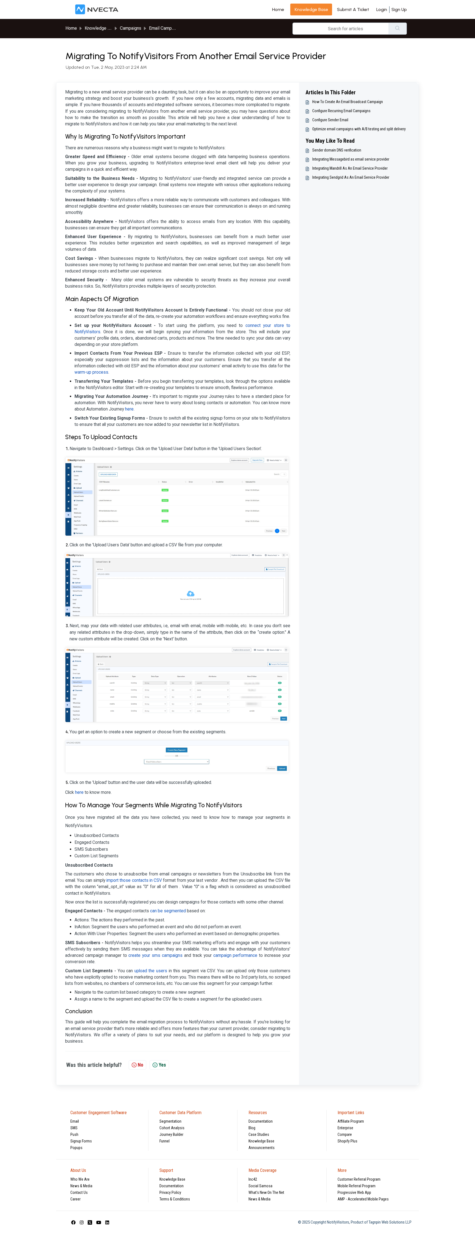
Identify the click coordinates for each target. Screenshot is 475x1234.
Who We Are (80, 1179)
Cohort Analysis (171, 1128)
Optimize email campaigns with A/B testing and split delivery (359, 129)
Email (74, 1121)
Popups (76, 1147)
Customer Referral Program (359, 1179)
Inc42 (252, 1179)
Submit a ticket (353, 9)
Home (278, 9)
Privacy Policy (170, 1192)
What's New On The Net (266, 1192)
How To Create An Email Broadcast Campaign (347, 102)
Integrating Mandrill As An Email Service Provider (350, 168)
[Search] (397, 29)
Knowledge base (311, 9)
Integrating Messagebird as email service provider (350, 159)
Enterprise (345, 1128)
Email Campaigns (165, 28)
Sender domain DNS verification (336, 150)
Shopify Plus (347, 1141)
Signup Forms (81, 1141)
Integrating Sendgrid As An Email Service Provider (350, 177)
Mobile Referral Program (356, 1186)
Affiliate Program (351, 1121)
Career (75, 1199)
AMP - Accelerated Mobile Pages (363, 1199)
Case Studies (258, 1134)
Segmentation (170, 1121)
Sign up (399, 9)
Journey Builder (171, 1134)
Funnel (164, 1141)
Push (74, 1134)
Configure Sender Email (330, 120)
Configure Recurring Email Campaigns (341, 111)
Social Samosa (260, 1186)
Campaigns (130, 28)
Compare (345, 1134)
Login (381, 9)
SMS (74, 1128)
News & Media (81, 1186)
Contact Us (79, 1192)
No (140, 1065)
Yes (162, 1065)
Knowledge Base (261, 1141)
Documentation (260, 1121)
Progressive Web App (354, 1192)
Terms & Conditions (174, 1199)
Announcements (261, 1147)
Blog (251, 1128)
